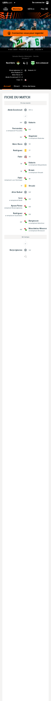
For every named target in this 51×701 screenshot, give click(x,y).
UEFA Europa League (5, 8)
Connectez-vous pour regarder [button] (28, 33)
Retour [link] (8, 15)
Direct (17, 86)
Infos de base (29, 86)
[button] (43, 9)
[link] (17, 9)
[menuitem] (18, 9)
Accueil (7, 86)
